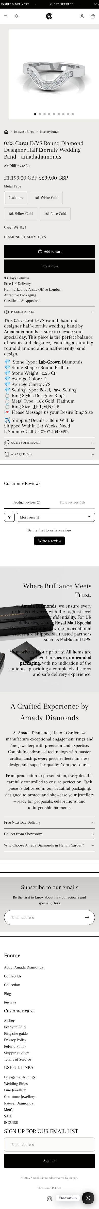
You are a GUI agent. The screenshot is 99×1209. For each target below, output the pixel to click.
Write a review (49, 541)
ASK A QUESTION (21, 454)
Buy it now (49, 266)
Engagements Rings (19, 1077)
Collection (12, 984)
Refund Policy (15, 1046)
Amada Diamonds (42, 1178)
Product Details (22, 312)
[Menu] (6, 16)
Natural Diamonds (18, 1103)
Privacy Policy (15, 1040)
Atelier (9, 1020)
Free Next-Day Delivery (22, 822)
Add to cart (52, 251)
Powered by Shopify (66, 1178)
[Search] (16, 16)
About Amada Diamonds (23, 967)
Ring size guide (16, 1033)
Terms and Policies (49, 1188)
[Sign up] (87, 917)
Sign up (49, 1160)
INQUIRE (11, 1122)
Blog (7, 993)
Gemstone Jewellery (19, 1096)
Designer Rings (24, 131)
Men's (8, 1109)
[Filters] (9, 517)
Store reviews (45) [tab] (72, 502)
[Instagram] (49, 1199)
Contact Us (12, 976)
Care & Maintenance (25, 442)
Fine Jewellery (15, 1090)
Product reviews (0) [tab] (26, 502)
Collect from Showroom (23, 834)
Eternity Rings (49, 131)
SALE (8, 1116)
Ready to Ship (15, 1027)
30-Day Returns (62, 4)
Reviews (10, 1002)
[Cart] (92, 16)
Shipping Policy (16, 1053)
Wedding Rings (16, 1083)
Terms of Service (17, 1059)
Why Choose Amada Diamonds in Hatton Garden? (44, 845)
